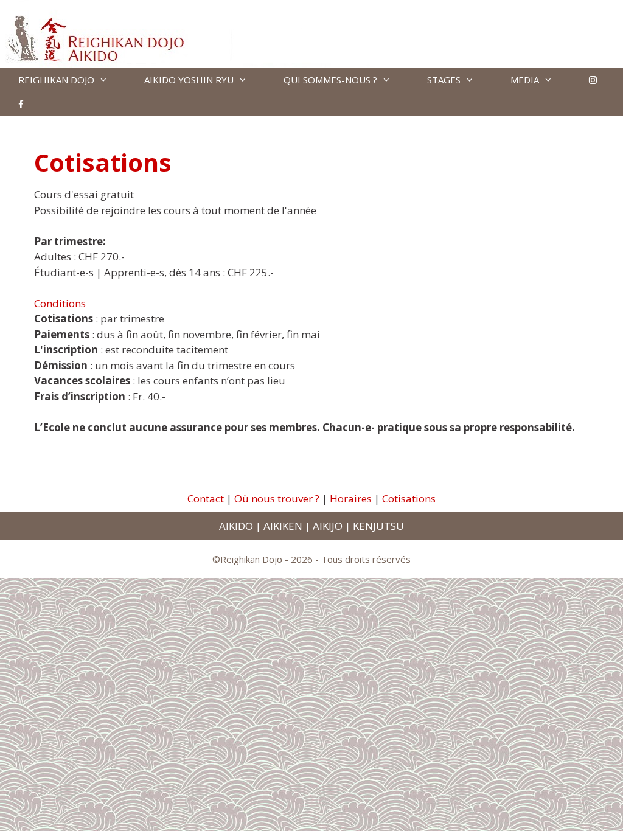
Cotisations (409, 499)
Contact (205, 499)
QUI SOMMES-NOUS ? (330, 80)
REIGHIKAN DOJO (56, 80)
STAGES (444, 80)
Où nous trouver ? (276, 499)
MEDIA (524, 80)
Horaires (351, 499)
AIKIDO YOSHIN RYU (189, 80)
